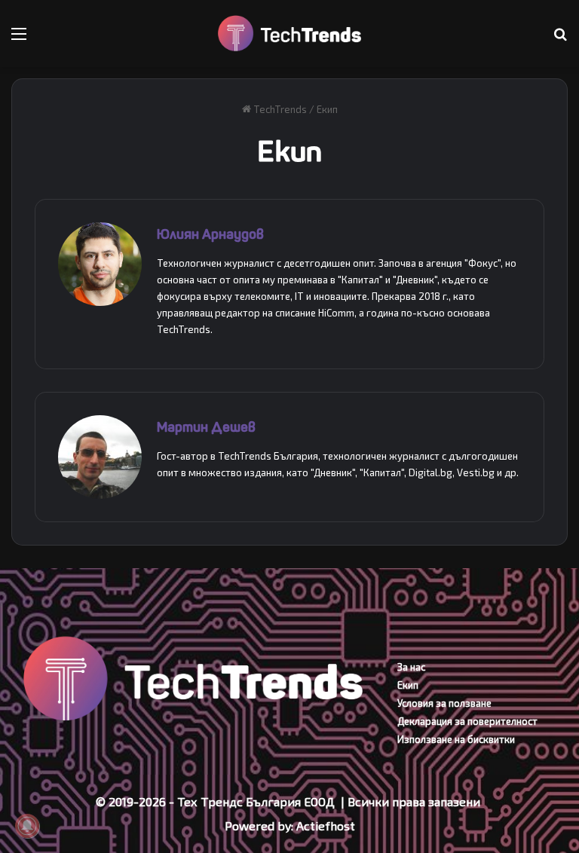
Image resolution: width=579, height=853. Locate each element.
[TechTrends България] (289, 34)
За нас (411, 667)
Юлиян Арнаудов (210, 234)
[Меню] (18, 39)
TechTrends (279, 109)
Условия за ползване (444, 703)
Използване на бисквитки (456, 739)
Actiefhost (325, 825)
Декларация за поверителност (467, 721)
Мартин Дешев (206, 427)
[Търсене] (560, 39)
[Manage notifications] (27, 826)
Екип (407, 685)
